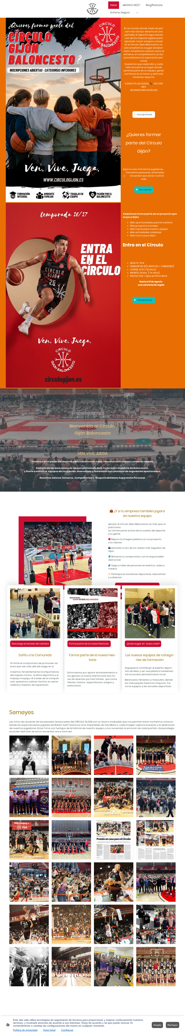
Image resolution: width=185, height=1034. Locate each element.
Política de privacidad (25, 1030)
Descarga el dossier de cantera (30, 643)
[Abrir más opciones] (137, 12)
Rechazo (172, 1025)
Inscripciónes (144, 114)
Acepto (157, 1025)
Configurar (67, 1030)
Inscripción (145, 189)
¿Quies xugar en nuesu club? (143, 643)
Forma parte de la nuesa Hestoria (89, 643)
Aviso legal (49, 1030)
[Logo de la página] (92, 9)
